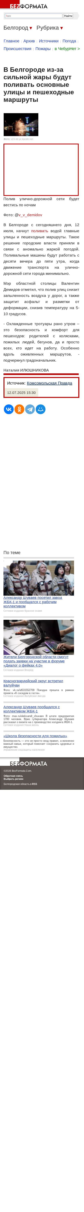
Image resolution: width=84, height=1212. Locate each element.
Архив (29, 41)
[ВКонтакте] (9, 409)
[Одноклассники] (19, 409)
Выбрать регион (13, 779)
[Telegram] (30, 409)
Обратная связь (13, 776)
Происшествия (17, 48)
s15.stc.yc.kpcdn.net (22, 139)
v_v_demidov (30, 215)
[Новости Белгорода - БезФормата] (24, 5)
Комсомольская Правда (49, 383)
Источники (49, 41)
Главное (11, 41)
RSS (34, 784)
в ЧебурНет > (67, 48)
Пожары (43, 48)
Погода (69, 41)
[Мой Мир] (40, 409)
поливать (39, 231)
